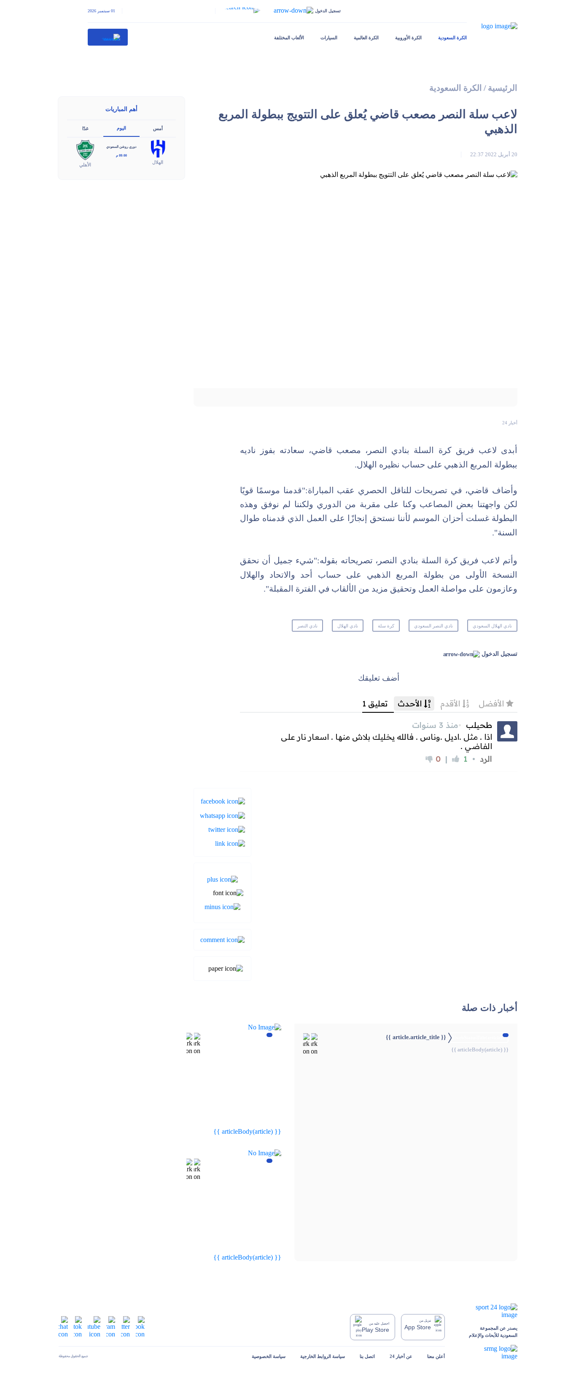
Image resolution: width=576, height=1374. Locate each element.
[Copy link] (230, 843)
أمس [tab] (158, 128)
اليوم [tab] (121, 127)
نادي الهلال (347, 625)
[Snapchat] (63, 1326)
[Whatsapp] (222, 814)
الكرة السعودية (452, 37)
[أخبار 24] (108, 37)
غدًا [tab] (85, 128)
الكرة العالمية (366, 37)
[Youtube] (94, 1326)
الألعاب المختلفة (289, 37)
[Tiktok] (78, 1326)
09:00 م (121, 155)
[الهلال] (158, 148)
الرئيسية (502, 88)
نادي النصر (307, 625)
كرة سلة (386, 625)
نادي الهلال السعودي (492, 625)
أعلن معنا (436, 1356)
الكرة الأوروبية (408, 37)
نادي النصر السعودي (433, 625)
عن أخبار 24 (401, 1356)
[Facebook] (223, 800)
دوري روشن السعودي (121, 147)
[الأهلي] (85, 149)
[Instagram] (110, 1326)
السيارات (328, 37)
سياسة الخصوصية (268, 1356)
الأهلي (85, 164)
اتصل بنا (367, 1356)
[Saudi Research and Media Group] (488, 1352)
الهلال (157, 162)
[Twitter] (226, 829)
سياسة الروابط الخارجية (322, 1356)
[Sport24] (488, 1311)
